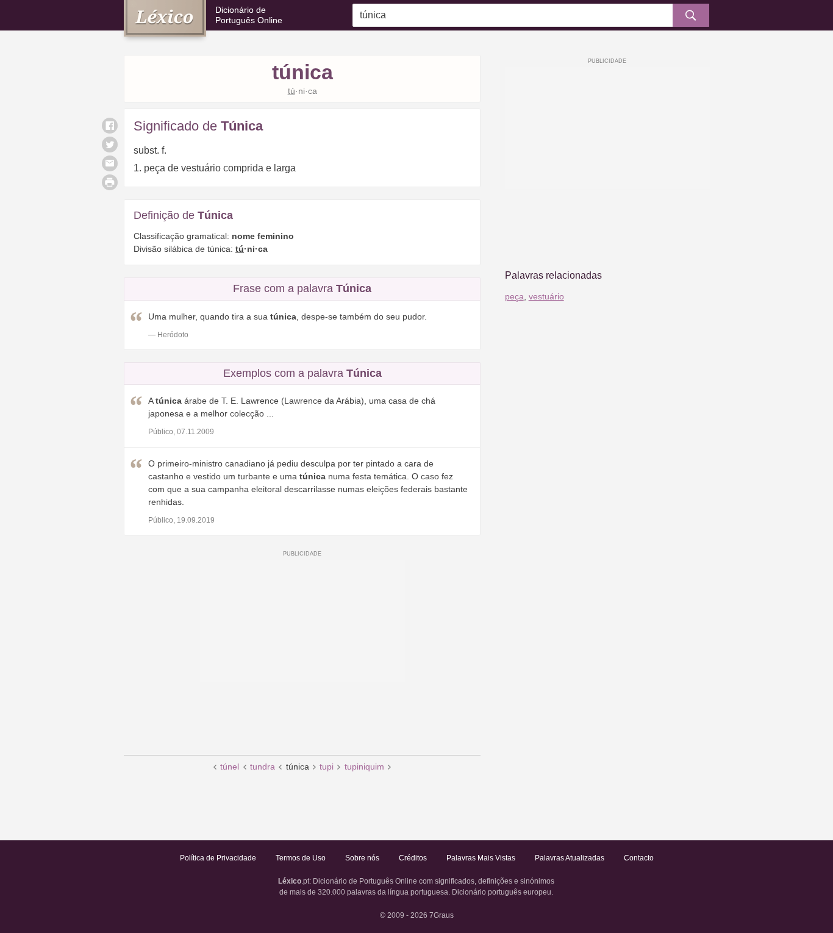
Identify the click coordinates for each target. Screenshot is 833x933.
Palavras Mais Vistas (480, 858)
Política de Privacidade (218, 858)
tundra (262, 766)
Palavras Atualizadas (569, 858)
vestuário (546, 296)
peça (514, 296)
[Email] (110, 163)
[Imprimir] (110, 182)
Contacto (639, 858)
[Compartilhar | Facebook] (110, 126)
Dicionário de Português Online (248, 15)
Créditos (413, 858)
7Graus (441, 915)
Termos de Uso (301, 858)
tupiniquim (364, 766)
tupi (327, 766)
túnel (229, 766)
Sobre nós (362, 858)
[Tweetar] (110, 144)
